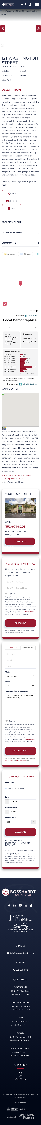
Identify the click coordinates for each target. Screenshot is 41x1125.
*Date (7, 672)
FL (19, 475)
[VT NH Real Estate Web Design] (20, 1117)
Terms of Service (21, 760)
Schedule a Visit (28, 647)
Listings (12, 475)
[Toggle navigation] (37, 4)
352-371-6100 (26, 5)
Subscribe (20, 623)
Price (7, 797)
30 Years (11, 789)
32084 (20, 479)
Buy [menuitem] (20, 1072)
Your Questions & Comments (16, 691)
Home (4, 475)
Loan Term (9, 783)
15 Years (21, 789)
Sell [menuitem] (20, 1076)
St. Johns (27, 475)
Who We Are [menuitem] (20, 1079)
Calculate (20, 832)
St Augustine (9, 479)
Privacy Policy (29, 612)
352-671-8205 (15, 526)
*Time (7, 682)
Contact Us (20, 541)
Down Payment (11, 807)
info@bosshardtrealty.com (22, 5)
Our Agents (9, 547)
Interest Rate (10, 817)
